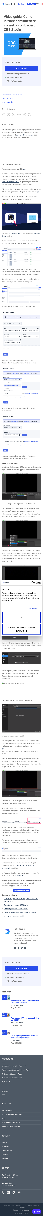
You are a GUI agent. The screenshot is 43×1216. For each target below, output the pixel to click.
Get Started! (21, 68)
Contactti (5, 1155)
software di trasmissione (25, 135)
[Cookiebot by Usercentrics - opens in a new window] (31, 582)
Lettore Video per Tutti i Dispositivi (14, 1066)
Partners (5, 1159)
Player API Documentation (11, 1126)
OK (21, 617)
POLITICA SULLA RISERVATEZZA (17, 1205)
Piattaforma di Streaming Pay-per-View (15, 1070)
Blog (3, 1119)
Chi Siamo (5, 1147)
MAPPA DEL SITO (22, 1207)
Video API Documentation (11, 1122)
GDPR (5, 1205)
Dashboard (21, 4)
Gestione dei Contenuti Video (12, 1078)
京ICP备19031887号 (21, 1213)
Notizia (4, 1143)
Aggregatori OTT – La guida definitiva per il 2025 (25, 1019)
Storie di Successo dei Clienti (12, 1115)
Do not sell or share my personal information (21, 629)
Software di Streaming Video (12, 1074)
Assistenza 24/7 (7, 1111)
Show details (32, 608)
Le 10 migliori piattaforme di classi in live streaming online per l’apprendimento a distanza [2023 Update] (25, 1037)
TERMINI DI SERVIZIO (33, 1205)
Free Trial (31, 4)
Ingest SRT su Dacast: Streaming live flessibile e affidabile (25, 1001)
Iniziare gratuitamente (21, 890)
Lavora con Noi (7, 1151)
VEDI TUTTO (6, 1082)
